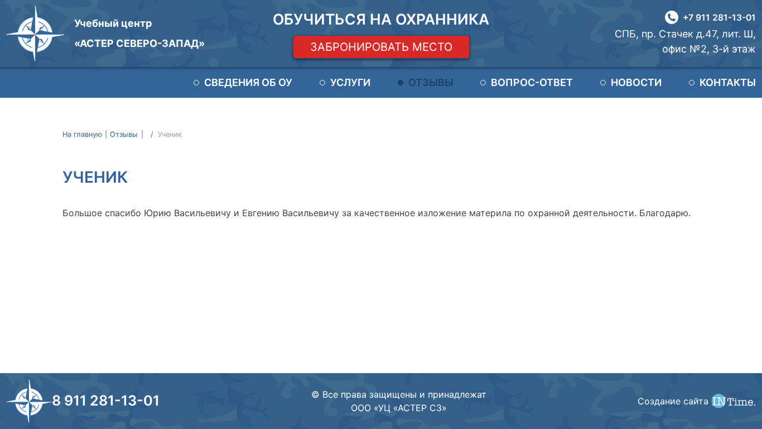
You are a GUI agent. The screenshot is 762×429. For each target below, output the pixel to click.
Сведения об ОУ (248, 82)
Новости (636, 82)
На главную (82, 134)
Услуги (350, 82)
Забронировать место (381, 47)
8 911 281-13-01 (106, 400)
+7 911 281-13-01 (719, 17)
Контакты (728, 82)
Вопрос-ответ (532, 82)
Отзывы (431, 82)
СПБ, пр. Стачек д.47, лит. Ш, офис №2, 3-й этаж (685, 41)
